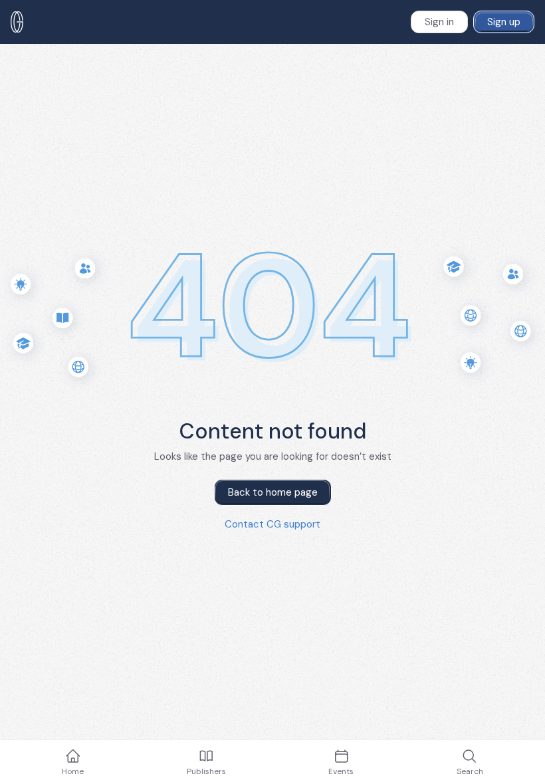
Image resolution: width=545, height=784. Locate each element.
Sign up (503, 22)
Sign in (439, 22)
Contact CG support (272, 524)
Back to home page (273, 492)
